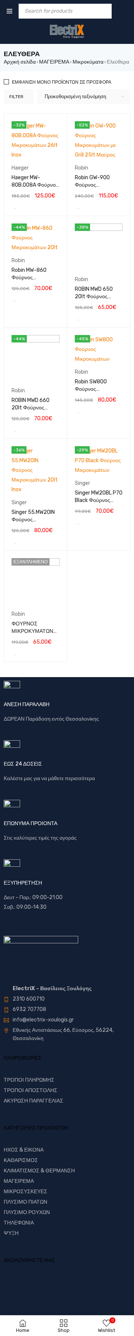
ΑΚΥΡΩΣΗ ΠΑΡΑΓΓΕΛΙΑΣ (33, 1101)
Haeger (20, 168)
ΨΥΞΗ (11, 1233)
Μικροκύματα (88, 62)
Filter (16, 96)
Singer (19, 502)
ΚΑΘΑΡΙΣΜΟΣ (21, 1160)
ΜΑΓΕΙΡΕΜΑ (54, 62)
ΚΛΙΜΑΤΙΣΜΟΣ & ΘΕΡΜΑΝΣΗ (39, 1171)
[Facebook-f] (13, 1287)
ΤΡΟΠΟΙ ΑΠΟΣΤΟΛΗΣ (30, 1090)
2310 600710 (29, 999)
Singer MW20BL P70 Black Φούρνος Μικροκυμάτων (98, 500)
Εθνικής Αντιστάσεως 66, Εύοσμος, (54, 1030)
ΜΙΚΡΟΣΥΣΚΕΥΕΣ (25, 1191)
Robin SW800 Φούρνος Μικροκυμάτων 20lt (98, 389)
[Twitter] (41, 1287)
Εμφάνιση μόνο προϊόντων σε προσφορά (61, 82)
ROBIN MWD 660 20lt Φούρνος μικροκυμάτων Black (35, 407)
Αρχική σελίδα (20, 62)
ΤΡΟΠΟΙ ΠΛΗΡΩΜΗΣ (29, 1080)
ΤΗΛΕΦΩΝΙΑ (19, 1223)
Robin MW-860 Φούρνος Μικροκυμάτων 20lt (35, 277)
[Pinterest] (69, 1287)
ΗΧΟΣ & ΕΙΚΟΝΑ (24, 1150)
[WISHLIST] (15, 206)
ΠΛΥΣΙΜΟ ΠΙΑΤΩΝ (25, 1202)
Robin (81, 168)
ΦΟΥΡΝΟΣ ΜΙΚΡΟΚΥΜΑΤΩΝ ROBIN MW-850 (32, 631)
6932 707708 (29, 1009)
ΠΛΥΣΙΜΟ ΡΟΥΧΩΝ (27, 1212)
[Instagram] (96, 1287)
